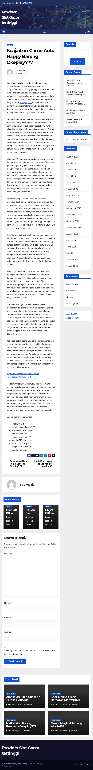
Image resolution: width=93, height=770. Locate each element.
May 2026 (71, 176)
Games (9, 45)
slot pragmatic (72, 318)
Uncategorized (73, 303)
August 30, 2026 (60, 704)
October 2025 (72, 221)
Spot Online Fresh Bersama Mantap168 (65, 698)
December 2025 (73, 208)
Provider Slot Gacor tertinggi (10, 17)
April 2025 (71, 259)
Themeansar (6, 766)
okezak (22, 70)
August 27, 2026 (60, 731)
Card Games (72, 284)
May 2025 (71, 253)
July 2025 (71, 240)
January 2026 (73, 202)
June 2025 (71, 247)
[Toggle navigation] (45, 32)
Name (7, 603)
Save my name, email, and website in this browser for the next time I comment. (30, 652)
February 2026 (73, 195)
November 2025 (74, 214)
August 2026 (72, 157)
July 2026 (71, 163)
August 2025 (72, 234)
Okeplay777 (26, 102)
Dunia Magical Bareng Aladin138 (66, 725)
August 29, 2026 (15, 731)
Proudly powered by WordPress (14, 764)
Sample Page (86, 765)
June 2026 (71, 169)
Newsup (37, 764)
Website (7, 632)
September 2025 (74, 227)
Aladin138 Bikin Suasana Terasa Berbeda (74, 83)
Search (70, 44)
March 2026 (72, 189)
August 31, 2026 (15, 704)
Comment (9, 553)
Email (7, 617)
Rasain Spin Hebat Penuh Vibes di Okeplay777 (19, 463)
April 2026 (71, 182)
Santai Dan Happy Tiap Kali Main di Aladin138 (43, 463)
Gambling (70, 290)
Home (77, 765)
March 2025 (72, 266)
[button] (85, 31)
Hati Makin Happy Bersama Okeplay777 (21, 725)
